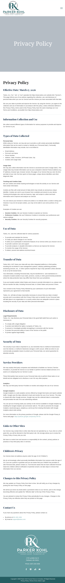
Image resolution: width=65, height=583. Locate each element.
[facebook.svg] (26, 570)
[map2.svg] (35, 570)
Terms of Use (33, 580)
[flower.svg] (30, 570)
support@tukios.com (19, 519)
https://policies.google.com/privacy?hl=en (27, 416)
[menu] (61, 8)
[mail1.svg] (39, 570)
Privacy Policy (25, 580)
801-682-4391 (17, 517)
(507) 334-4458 (35, 564)
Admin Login (41, 580)
